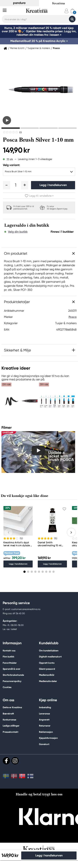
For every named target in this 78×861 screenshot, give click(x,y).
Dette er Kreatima (12, 707)
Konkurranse (9, 719)
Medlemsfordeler (48, 681)
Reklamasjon (46, 732)
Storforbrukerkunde (13, 675)
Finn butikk (8, 656)
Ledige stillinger (11, 725)
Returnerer (44, 725)
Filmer (6, 427)
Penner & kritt (17, 48)
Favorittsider (10, 662)
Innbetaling (45, 707)
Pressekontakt (10, 732)
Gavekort (44, 744)
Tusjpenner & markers (38, 48)
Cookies (7, 687)
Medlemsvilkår (46, 675)
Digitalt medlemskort (50, 656)
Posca (56, 48)
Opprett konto (47, 662)
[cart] (72, 11)
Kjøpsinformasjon (48, 738)
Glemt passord (47, 669)
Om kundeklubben (48, 650)
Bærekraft (8, 713)
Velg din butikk (18, 231)
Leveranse (44, 713)
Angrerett (44, 719)
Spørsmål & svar (11, 669)
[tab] (10, 128)
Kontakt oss (9, 650)
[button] (6, 185)
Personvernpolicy (12, 681)
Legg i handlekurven (53, 185)
